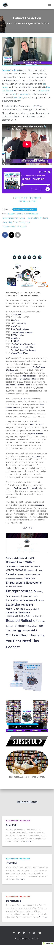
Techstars (35, 456)
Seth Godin (10, 626)
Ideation (35, 596)
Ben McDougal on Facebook (29, 933)
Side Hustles (21, 626)
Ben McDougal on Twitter (19, 933)
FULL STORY (27, 528)
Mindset (36, 609)
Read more (28, 841)
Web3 (34, 630)
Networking (12, 612)
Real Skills (38, 616)
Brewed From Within (20, 562)
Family (40, 591)
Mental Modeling (14, 608)
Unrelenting (13, 900)
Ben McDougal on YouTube (40, 933)
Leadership (13, 604)
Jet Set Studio (17, 314)
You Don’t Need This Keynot (25, 488)
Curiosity (11, 574)
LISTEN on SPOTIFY (27, 201)
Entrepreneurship (21, 591)
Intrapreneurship (29, 600)
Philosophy (30, 616)
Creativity (31, 570)
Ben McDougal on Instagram (34, 933)
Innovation (12, 600)
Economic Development (14, 579)
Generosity (15, 596)
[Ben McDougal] (6, 4)
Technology (13, 630)
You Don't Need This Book (25, 635)
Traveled (11, 862)
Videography (24, 222)
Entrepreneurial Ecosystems (24, 582)
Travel (15, 222)
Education (29, 578)
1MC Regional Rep (19, 323)
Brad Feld (11, 825)
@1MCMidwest (36, 433)
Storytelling (7, 222)
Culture (38, 570)
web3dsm (15, 338)
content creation (20, 94)
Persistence (24, 612)
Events (22, 218)
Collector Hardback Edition (22, 347)
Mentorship (28, 609)
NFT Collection (17, 335)
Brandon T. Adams (10, 70)
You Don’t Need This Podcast (23, 344)
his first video (44, 90)
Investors (35, 218)
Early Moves (36, 574)
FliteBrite (15, 320)
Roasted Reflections (27, 376)
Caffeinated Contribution (15, 566)
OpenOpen (15, 326)
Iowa (41, 600)
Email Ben (13, 932)
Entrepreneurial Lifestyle (14, 586)
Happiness (25, 596)
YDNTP (36, 106)
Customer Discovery (24, 574)
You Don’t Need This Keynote (23, 350)
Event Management (10, 218)
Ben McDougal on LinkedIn (24, 933)
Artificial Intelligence (15, 558)
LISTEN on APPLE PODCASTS (27, 198)
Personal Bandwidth (15, 616)
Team (40, 625)
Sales (42, 621)
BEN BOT (15, 341)
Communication (32, 566)
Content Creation (31, 214)
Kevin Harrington (19, 97)
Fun (28, 218)
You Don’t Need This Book (21, 332)
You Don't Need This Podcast (24, 209)
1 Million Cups (36, 424)
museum (40, 505)
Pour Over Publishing (20, 329)
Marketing (44, 218)
